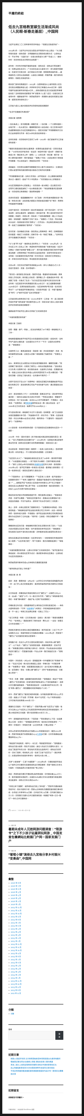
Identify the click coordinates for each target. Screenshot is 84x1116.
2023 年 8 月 (16, 990)
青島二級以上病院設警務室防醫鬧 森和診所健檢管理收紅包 (34, 1065)
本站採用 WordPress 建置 (26, 1109)
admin (13, 810)
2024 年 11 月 (16, 947)
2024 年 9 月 (16, 953)
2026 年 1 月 (16, 904)
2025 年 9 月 (16, 917)
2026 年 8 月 (16, 883)
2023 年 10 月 (16, 984)
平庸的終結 (16, 13)
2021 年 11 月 (16, 993)
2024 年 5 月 (16, 966)
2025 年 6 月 (16, 926)
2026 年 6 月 (16, 889)
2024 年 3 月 (16, 972)
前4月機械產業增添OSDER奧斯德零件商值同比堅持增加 (32, 1068)
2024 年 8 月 (16, 956)
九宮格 (39, 734)
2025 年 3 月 (16, 935)
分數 (12, 1014)
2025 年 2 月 (16, 938)
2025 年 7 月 (16, 923)
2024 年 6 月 (16, 963)
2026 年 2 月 (16, 901)
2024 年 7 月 (16, 959)
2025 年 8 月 (16, 920)
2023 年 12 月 (16, 981)
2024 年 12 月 (16, 944)
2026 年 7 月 (16, 886)
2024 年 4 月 (16, 969)
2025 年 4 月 (16, 932)
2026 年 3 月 (16, 898)
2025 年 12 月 (16, 907)
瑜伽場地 (30, 608)
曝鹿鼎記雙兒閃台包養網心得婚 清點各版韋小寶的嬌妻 (32, 1062)
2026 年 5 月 (16, 892)
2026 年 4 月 (16, 895)
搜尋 (10, 1029)
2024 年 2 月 (16, 975)
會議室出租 (38, 464)
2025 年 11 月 (16, 910)
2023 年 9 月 (16, 987)
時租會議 (28, 403)
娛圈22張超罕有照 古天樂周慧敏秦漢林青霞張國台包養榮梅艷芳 (35, 1059)
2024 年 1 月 (16, 978)
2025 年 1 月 (16, 941)
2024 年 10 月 (16, 950)
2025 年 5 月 (16, 929)
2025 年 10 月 (16, 913)
